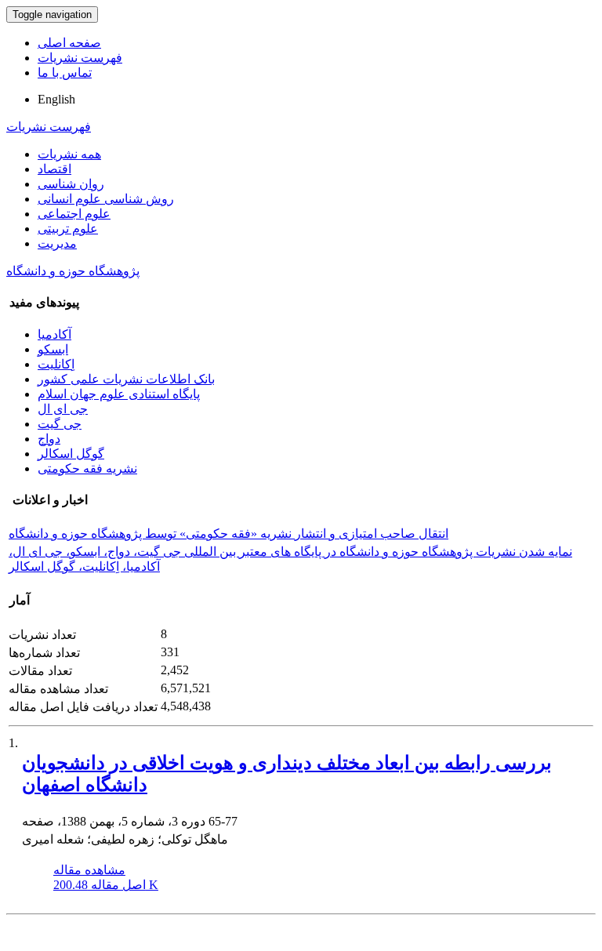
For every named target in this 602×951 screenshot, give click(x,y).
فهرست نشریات (80, 57)
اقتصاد (54, 169)
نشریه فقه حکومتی (87, 468)
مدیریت (57, 243)
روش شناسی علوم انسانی (106, 198)
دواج (49, 438)
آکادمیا (54, 334)
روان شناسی (71, 184)
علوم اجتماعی (74, 213)
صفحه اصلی (69, 42)
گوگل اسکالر (71, 453)
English (56, 99)
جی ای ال (63, 409)
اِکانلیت (56, 364)
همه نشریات (69, 154)
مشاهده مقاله (89, 870)
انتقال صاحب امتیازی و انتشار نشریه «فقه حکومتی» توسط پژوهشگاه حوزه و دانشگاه (228, 533)
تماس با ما (65, 72)
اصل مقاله (105, 884)
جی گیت (60, 423)
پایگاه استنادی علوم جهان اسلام (119, 394)
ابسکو (53, 349)
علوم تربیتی (68, 228)
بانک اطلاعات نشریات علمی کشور (126, 379)
